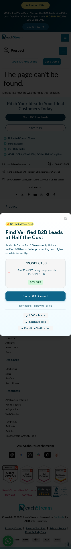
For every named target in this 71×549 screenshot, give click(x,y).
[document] (35, 274)
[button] (65, 218)
